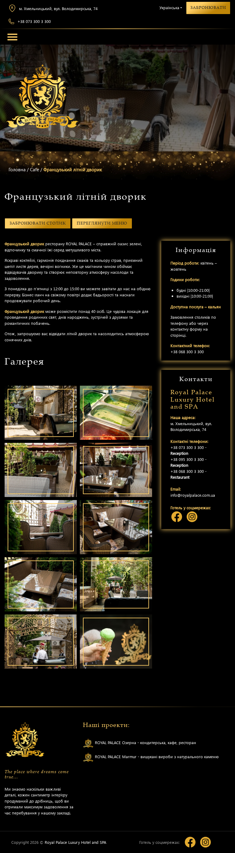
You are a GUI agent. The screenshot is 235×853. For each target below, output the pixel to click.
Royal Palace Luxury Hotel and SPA (75, 842)
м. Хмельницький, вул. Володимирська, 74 (58, 8)
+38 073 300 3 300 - (188, 450)
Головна (17, 169)
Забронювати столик (37, 223)
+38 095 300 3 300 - (188, 462)
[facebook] (176, 516)
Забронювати (208, 7)
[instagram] (192, 516)
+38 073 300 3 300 (34, 21)
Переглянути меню (102, 223)
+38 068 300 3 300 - (188, 474)
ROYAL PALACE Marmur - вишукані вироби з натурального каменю (156, 756)
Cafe (34, 169)
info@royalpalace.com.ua (192, 495)
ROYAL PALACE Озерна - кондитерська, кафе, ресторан (145, 742)
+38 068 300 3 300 (187, 351)
